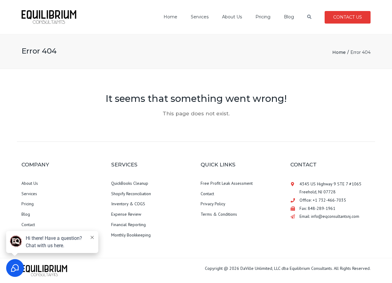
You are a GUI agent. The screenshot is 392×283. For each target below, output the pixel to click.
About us (232, 17)
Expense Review (126, 214)
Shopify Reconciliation (131, 193)
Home (170, 17)
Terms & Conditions (219, 214)
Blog (289, 17)
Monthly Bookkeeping (131, 235)
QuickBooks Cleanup (129, 183)
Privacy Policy (213, 204)
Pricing (262, 17)
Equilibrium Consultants (311, 268)
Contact (28, 224)
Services (200, 17)
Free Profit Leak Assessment (227, 183)
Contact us (347, 17)
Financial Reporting (128, 224)
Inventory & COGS (128, 204)
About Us (29, 183)
